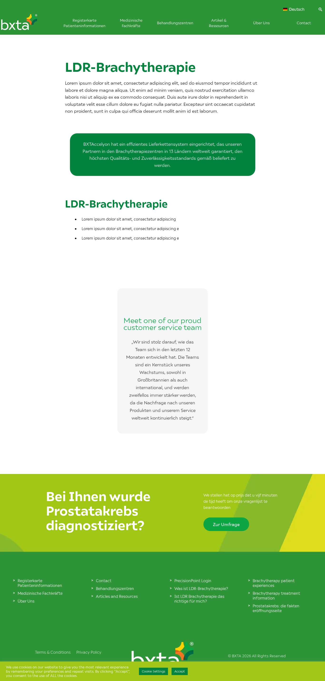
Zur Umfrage (226, 524)
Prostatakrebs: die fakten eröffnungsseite (276, 608)
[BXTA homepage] (27, 24)
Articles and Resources (117, 596)
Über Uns (261, 22)
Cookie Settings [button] (153, 671)
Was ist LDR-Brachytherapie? (201, 588)
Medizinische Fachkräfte (40, 593)
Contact (304, 22)
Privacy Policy (88, 652)
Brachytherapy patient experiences (274, 583)
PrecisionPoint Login (192, 580)
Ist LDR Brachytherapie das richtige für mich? (199, 598)
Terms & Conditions (53, 652)
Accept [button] (179, 671)
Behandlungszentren (175, 22)
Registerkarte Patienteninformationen (40, 583)
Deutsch (296, 9)
